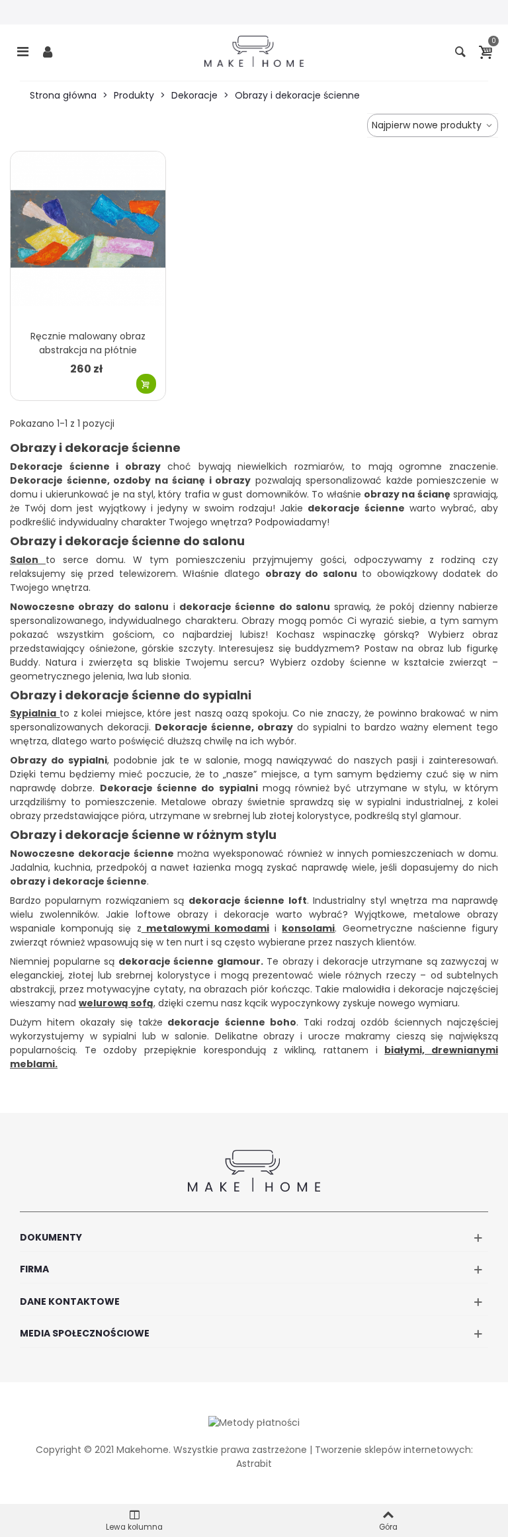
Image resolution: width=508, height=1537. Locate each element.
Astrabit (254, 1463)
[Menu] (22, 51)
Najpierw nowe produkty (428, 125)
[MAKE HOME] (254, 51)
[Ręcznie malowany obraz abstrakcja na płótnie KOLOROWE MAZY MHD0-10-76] (88, 237)
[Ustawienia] (47, 51)
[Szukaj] (460, 51)
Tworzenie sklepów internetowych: (394, 1449)
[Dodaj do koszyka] (146, 384)
